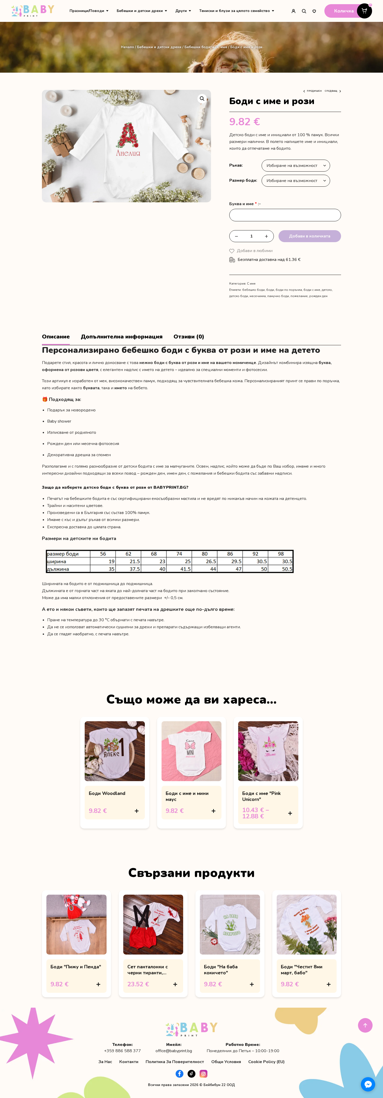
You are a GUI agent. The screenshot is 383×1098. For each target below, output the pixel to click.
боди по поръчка (289, 290)
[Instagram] (203, 1074)
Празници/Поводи (87, 10)
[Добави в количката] (137, 811)
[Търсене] (304, 11)
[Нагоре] (365, 1025)
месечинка (258, 296)
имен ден (176, 473)
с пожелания (200, 473)
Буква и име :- (245, 204)
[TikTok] (191, 1074)
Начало (127, 47)
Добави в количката (309, 236)
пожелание (299, 296)
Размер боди (242, 180)
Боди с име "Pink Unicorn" (261, 796)
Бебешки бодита (199, 47)
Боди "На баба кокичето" (221, 970)
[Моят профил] (293, 11)
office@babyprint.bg (174, 1051)
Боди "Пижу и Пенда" (76, 967)
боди (270, 290)
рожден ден (318, 296)
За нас (105, 1062)
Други (181, 10)
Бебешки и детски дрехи (140, 10)
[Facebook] (179, 1074)
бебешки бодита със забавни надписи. (254, 473)
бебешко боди (253, 290)
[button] (202, 98)
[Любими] (314, 11)
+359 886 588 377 (122, 1051)
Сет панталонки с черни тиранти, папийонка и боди (148, 973)
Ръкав (235, 165)
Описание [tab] (56, 337)
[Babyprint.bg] (32, 11)
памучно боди (278, 296)
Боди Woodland (107, 793)
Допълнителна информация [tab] (122, 337)
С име (222, 47)
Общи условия (226, 1062)
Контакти (128, 1062)
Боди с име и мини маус (187, 796)
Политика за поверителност (175, 1062)
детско (327, 290)
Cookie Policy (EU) (266, 1062)
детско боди (238, 296)
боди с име (312, 290)
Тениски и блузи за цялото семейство (234, 10)
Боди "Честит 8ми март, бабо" (302, 970)
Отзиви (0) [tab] (189, 337)
